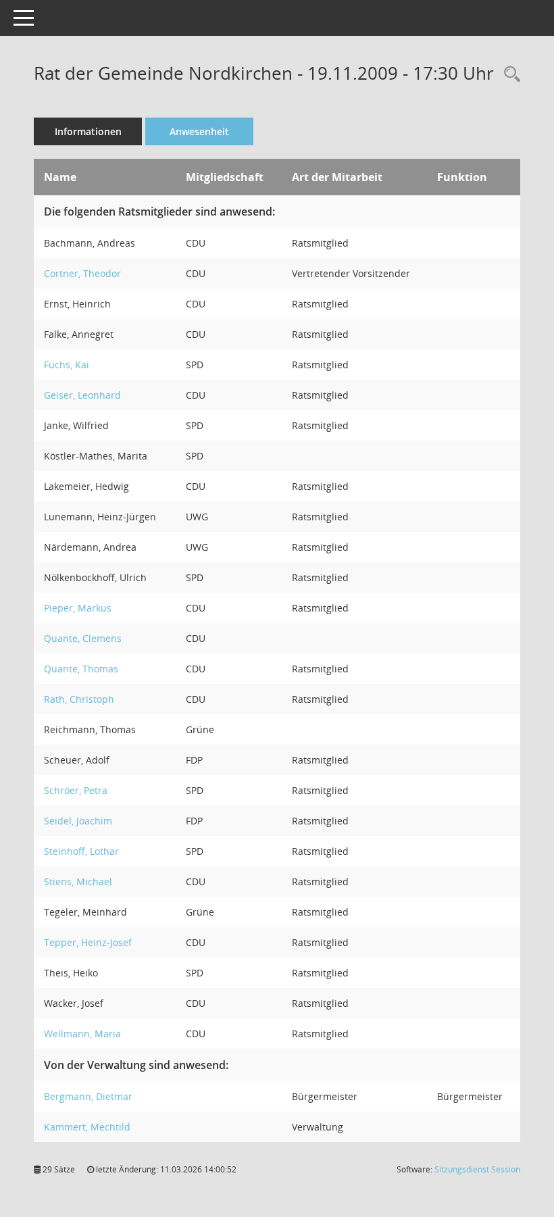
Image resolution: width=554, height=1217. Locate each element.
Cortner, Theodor (82, 273)
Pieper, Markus (77, 607)
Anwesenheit (199, 131)
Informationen (88, 131)
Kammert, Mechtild (87, 1126)
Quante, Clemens (83, 638)
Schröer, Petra (75, 790)
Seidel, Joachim (78, 820)
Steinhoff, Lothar (81, 851)
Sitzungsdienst (477, 1169)
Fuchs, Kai (66, 364)
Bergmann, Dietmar (88, 1096)
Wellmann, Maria (82, 1033)
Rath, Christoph (79, 699)
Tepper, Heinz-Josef (88, 942)
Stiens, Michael (78, 881)
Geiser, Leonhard (82, 395)
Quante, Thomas (81, 668)
